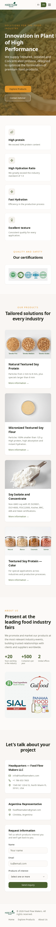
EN (43, 4)
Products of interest (18, 870)
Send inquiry (28, 885)
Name (11, 844)
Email (11, 857)
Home (11, 919)
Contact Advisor (18, 98)
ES (38, 4)
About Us (42, 919)
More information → (19, 383)
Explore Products (18, 89)
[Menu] (49, 5)
